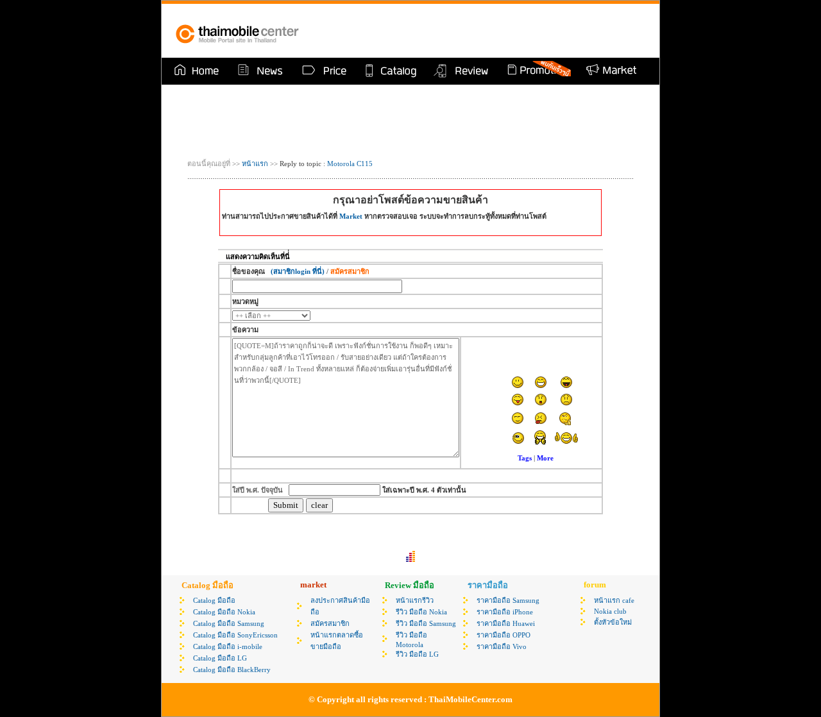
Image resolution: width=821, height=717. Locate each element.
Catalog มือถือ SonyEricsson (235, 635)
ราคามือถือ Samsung (508, 600)
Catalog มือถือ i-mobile (227, 646)
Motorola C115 (350, 163)
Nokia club (610, 611)
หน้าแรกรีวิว (415, 600)
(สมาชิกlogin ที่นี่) (298, 271)
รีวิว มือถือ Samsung (426, 623)
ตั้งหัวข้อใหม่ (613, 622)
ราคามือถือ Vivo (502, 646)
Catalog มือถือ (214, 600)
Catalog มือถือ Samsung (228, 623)
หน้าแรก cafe (614, 600)
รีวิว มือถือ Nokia (421, 612)
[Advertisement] (496, 31)
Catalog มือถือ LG (220, 658)
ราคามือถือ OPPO (503, 635)
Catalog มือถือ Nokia (224, 612)
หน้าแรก (254, 163)
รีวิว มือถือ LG (417, 654)
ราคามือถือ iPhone (505, 612)
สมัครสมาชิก (330, 623)
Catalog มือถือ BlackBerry (232, 669)
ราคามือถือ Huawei (506, 623)
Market (350, 216)
